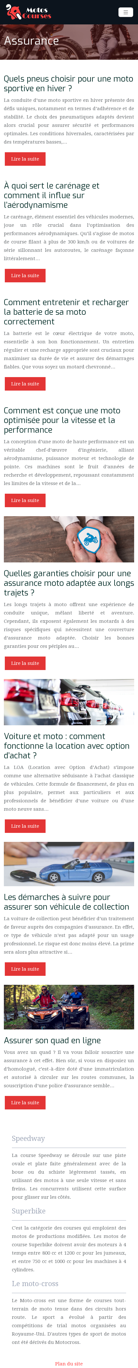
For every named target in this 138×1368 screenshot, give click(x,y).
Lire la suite (25, 159)
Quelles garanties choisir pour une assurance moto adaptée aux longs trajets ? (69, 583)
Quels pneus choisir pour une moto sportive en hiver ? (68, 84)
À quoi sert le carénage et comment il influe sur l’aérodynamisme (51, 195)
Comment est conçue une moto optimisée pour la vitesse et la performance (62, 420)
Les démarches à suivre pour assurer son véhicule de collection (66, 902)
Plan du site (69, 1364)
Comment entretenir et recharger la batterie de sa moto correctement (66, 312)
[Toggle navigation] (125, 12)
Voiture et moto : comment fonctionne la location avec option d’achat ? (67, 746)
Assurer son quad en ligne (52, 1040)
